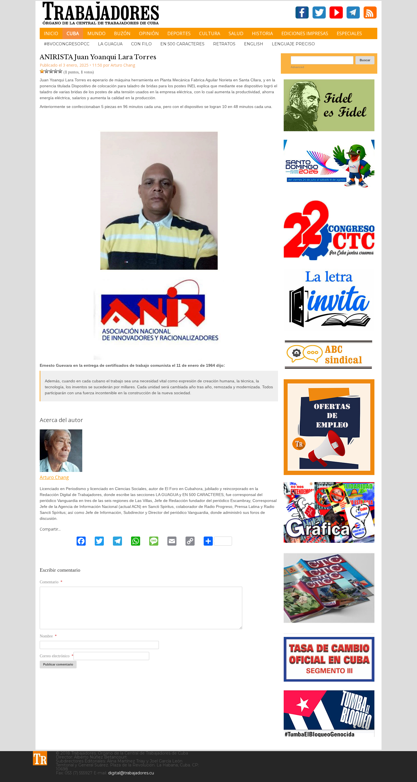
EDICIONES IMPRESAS (304, 33)
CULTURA (209, 33)
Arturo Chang (54, 477)
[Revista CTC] (329, 623)
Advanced (297, 67)
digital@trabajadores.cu (131, 772)
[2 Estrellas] (46, 71)
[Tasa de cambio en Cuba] (329, 680)
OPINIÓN (149, 33)
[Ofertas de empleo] (329, 427)
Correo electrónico (56, 656)
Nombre (48, 636)
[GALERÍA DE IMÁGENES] (329, 541)
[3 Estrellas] (51, 71)
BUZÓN (122, 33)
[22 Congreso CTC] (329, 258)
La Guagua (110, 43)
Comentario (51, 582)
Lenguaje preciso (293, 43)
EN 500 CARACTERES (182, 43)
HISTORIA (262, 33)
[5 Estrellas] (60, 71)
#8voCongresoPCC (66, 43)
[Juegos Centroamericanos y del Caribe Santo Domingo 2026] (329, 189)
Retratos (224, 43)
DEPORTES (179, 33)
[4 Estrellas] (55, 71)
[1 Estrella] (42, 71)
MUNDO (96, 33)
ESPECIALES (349, 33)
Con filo (141, 43)
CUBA (73, 33)
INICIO (51, 33)
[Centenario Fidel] (329, 129)
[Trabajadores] (40, 758)
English (253, 43)
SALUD (236, 33)
